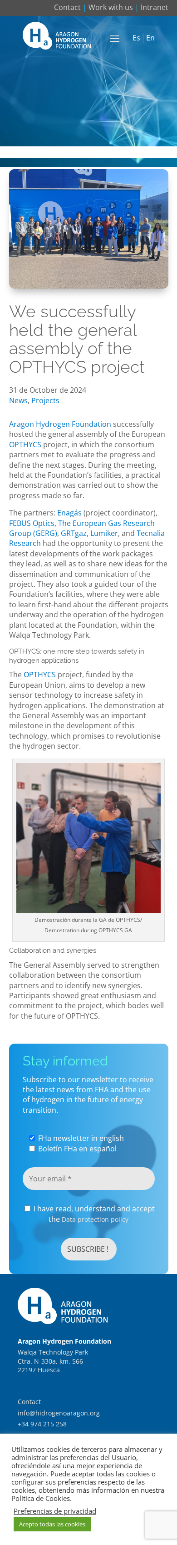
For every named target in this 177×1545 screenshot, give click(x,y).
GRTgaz (74, 533)
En (150, 38)
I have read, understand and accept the (93, 1214)
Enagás (69, 513)
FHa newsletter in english (80, 1138)
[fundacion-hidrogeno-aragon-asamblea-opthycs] (88, 286)
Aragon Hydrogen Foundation (60, 424)
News (18, 400)
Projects (45, 400)
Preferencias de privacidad (55, 1511)
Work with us (110, 7)
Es (136, 38)
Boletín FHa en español (76, 1149)
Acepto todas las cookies (52, 1524)
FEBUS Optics (31, 523)
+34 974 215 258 (42, 1424)
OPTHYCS (25, 445)
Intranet (154, 7)
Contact (67, 7)
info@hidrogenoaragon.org (59, 1413)
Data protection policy (95, 1219)
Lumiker (104, 533)
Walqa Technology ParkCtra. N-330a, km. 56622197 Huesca (53, 1361)
